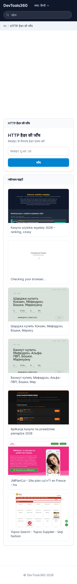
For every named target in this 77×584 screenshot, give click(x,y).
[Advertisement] (38, 78)
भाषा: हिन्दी (40, 5)
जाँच (38, 162)
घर (4, 26)
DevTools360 (15, 5)
